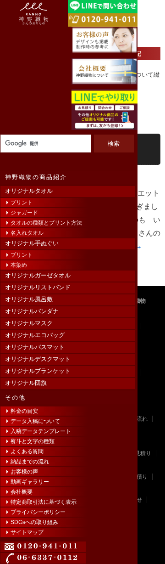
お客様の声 (24, 471)
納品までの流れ (30, 461)
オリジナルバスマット (35, 347)
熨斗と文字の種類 (33, 441)
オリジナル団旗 (26, 382)
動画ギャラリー (30, 482)
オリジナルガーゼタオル (38, 275)
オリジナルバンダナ (32, 311)
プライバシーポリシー (38, 512)
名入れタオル (27, 233)
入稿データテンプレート (41, 431)
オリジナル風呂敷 (29, 299)
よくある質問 (27, 451)
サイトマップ (27, 532)
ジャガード (24, 212)
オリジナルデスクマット (38, 358)
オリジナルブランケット (38, 370)
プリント (22, 202)
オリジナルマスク (29, 323)
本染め (19, 265)
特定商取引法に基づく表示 (44, 502)
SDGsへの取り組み (34, 522)
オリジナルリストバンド (38, 287)
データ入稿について (35, 421)
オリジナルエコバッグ (35, 335)
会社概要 (22, 492)
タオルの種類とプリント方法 (46, 223)
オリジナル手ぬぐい (32, 243)
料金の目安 (24, 411)
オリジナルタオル (29, 190)
